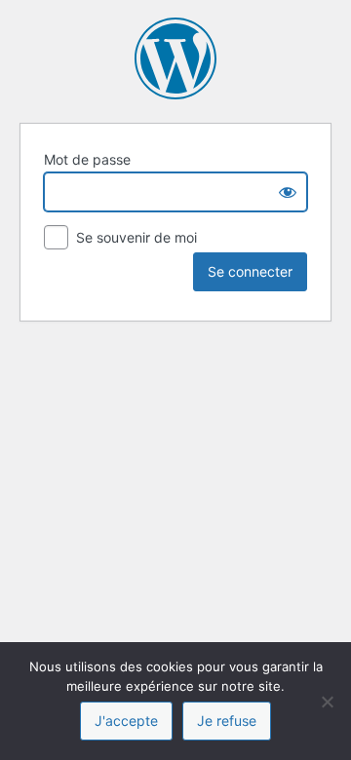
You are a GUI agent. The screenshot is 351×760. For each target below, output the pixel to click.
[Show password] (287, 191)
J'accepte (126, 720)
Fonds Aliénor (175, 58)
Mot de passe (87, 159)
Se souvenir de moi (134, 237)
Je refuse (226, 720)
